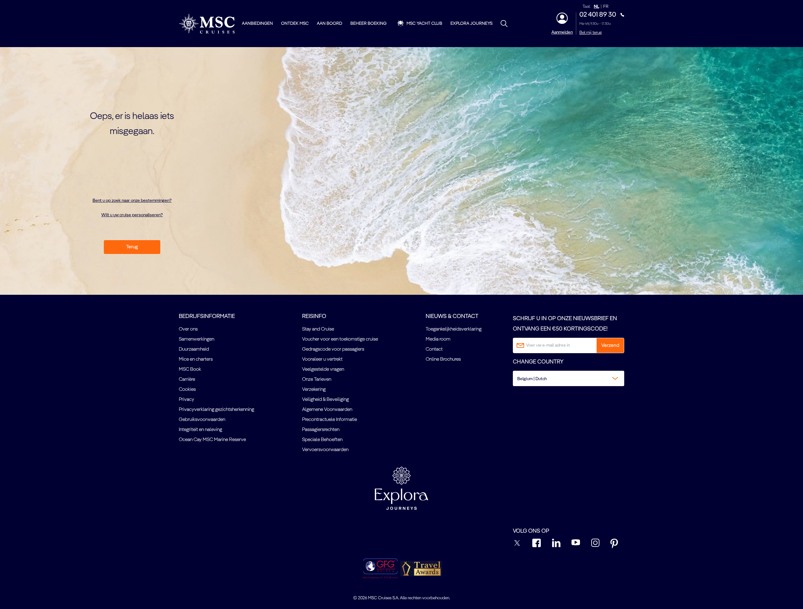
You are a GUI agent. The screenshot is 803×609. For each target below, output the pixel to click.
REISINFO (314, 316)
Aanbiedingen (257, 23)
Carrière (187, 379)
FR (606, 7)
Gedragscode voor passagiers (333, 349)
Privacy (186, 399)
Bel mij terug (590, 33)
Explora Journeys (471, 23)
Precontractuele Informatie (329, 419)
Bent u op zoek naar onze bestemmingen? (132, 200)
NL (596, 7)
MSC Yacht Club (424, 23)
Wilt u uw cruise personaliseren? (132, 215)
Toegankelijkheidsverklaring (453, 329)
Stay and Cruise (318, 329)
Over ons (188, 329)
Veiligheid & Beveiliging (325, 399)
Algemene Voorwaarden (327, 409)
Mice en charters (196, 359)
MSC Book (190, 369)
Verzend (610, 345)
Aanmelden (562, 32)
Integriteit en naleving (200, 429)
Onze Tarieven (316, 379)
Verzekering (314, 389)
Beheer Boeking (368, 23)
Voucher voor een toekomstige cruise (340, 339)
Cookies (187, 389)
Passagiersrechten (320, 429)
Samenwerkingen (196, 339)
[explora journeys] (401, 488)
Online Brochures (443, 359)
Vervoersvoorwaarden (325, 449)
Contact (434, 349)
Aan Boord (329, 23)
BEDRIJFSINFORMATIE (207, 316)
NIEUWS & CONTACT (452, 316)
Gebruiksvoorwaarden (202, 419)
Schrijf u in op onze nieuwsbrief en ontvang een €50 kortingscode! (565, 323)
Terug (132, 247)
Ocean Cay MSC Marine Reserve (212, 439)
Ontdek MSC (295, 23)
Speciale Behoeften (322, 439)
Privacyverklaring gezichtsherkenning (216, 409)
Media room (438, 339)
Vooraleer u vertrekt (322, 359)
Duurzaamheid (194, 349)
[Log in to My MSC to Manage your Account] (562, 18)
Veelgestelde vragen (323, 369)
